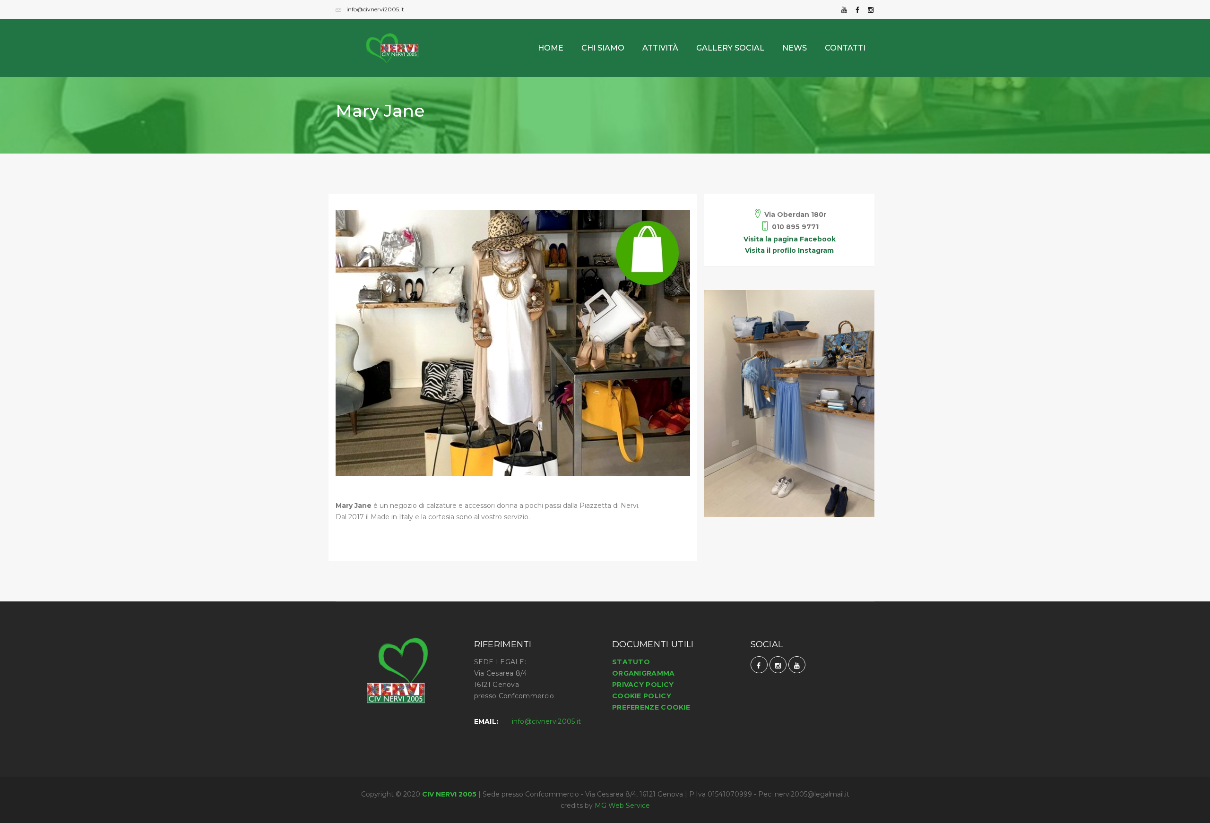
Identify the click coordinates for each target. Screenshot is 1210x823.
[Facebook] (857, 9)
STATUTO (631, 662)
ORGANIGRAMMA (643, 673)
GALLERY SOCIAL (730, 47)
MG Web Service (622, 805)
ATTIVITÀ (660, 47)
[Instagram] (870, 9)
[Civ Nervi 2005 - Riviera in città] (399, 38)
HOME (550, 47)
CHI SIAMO (602, 47)
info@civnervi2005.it (374, 9)
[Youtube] (844, 9)
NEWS (794, 47)
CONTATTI (845, 47)
